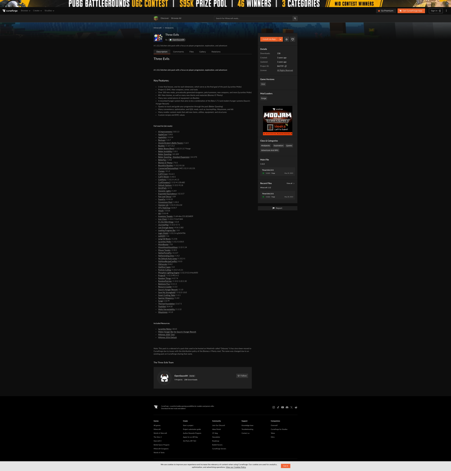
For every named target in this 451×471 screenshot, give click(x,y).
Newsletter (216, 437)
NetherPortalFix (164, 253)
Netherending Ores (166, 256)
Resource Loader (165, 287)
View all (289, 183)
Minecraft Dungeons (161, 449)
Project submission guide (192, 429)
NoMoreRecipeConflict (167, 261)
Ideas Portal (216, 429)
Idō (159, 213)
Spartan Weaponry (166, 298)
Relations (216, 52)
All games (157, 425)
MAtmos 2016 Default (167, 337)
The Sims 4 (158, 437)
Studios (48, 11)
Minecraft (158, 28)
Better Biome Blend (166, 149)
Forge (263, 98)
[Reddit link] (296, 407)
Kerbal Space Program (161, 445)
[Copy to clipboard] (285, 66)
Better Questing (164, 154)
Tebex (273, 433)
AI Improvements (165, 132)
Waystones (162, 312)
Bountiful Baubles (165, 166)
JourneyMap (163, 225)
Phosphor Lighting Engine (168, 273)
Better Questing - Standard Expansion (173, 157)
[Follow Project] (292, 39)
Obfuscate (162, 264)
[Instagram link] (273, 407)
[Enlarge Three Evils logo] (158, 37)
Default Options (165, 185)
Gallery (202, 52)
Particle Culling (164, 270)
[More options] (446, 10)
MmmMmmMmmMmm (167, 247)
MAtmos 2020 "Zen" (166, 335)
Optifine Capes (164, 267)
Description (161, 52)
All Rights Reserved (285, 70)
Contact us (245, 433)
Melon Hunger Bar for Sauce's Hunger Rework (177, 332)
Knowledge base (247, 425)
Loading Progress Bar (166, 230)
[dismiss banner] (447, 3)
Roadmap (215, 441)
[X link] (291, 407)
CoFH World (163, 177)
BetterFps (162, 160)
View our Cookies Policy (236, 467)
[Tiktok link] (278, 407)
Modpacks (169, 28)
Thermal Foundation (166, 304)
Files (191, 52)
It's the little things (165, 222)
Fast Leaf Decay (164, 197)
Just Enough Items (165, 228)
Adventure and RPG (269, 150)
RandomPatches (165, 281)
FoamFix (161, 199)
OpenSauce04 (181, 376)
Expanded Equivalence (167, 194)
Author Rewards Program (192, 433)
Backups (161, 140)
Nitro (273, 437)
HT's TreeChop (164, 208)
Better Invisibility (165, 151)
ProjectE (161, 276)
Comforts (162, 180)
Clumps (161, 171)
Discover (165, 18)
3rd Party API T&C (189, 441)
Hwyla (160, 211)
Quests (289, 146)
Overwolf (274, 425)
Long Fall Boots (164, 239)
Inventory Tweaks (165, 216)
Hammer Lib (163, 205)
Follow (244, 376)
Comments (178, 52)
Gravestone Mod (165, 202)
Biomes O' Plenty (165, 163)
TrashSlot (162, 307)
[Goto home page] (10, 11)
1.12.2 (263, 84)
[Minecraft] (156, 18)
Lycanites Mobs (164, 242)
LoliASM (161, 236)
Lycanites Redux (164, 329)
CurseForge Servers (219, 449)
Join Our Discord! (218, 425)
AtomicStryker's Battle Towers (170, 143)
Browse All (176, 18)
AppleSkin (162, 137)
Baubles (161, 146)
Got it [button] (285, 466)
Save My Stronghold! (166, 292)
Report (279, 208)
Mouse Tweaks (164, 250)
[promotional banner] (225, 3)
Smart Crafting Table (166, 295)
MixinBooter (163, 244)
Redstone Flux (164, 284)
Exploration (278, 146)
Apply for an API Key (190, 437)
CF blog (215, 433)
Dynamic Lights (164, 191)
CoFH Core (162, 174)
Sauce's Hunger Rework (168, 290)
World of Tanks (159, 452)
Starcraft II (157, 441)
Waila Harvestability (166, 309)
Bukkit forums (217, 445)
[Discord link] (287, 407)
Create (36, 11)
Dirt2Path (162, 188)
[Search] (295, 18)
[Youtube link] (282, 407)
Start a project (188, 425)
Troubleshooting (247, 429)
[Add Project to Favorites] (286, 39)
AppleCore (162, 134)
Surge (160, 301)
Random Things (164, 278)
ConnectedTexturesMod (168, 168)
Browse (24, 11)
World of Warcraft (160, 433)
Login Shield (163, 233)
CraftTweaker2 (164, 182)
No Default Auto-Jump (167, 259)
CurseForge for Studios (279, 429)
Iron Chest (162, 219)
